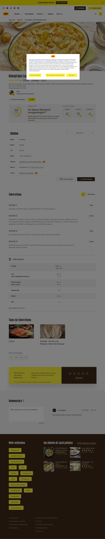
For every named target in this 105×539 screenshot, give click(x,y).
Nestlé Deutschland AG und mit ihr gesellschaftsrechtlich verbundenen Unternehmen (50, 60)
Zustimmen (72, 75)
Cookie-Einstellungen (35, 75)
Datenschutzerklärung (34, 70)
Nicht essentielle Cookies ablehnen (55, 75)
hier (35, 69)
